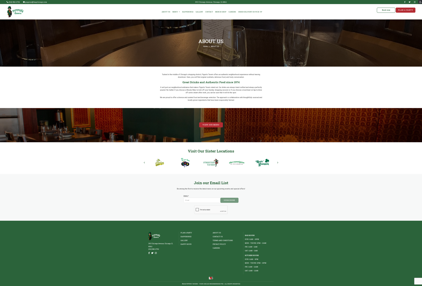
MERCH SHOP (220, 12)
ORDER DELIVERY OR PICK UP (250, 12)
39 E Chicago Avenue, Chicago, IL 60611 (211, 2)
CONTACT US (218, 237)
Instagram (414, 2)
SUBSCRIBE (229, 200)
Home (205, 46)
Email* (186, 196)
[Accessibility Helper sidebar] (420, 2)
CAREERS (232, 12)
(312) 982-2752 (153, 249)
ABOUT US (166, 12)
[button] (386, 10)
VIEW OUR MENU (211, 125)
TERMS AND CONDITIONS (223, 240)
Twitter (409, 2)
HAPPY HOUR (186, 244)
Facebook (404, 2)
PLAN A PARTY (405, 10)
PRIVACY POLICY (219, 244)
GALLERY (199, 12)
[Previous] (144, 162)
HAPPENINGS (187, 12)
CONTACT (209, 12)
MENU (175, 12)
